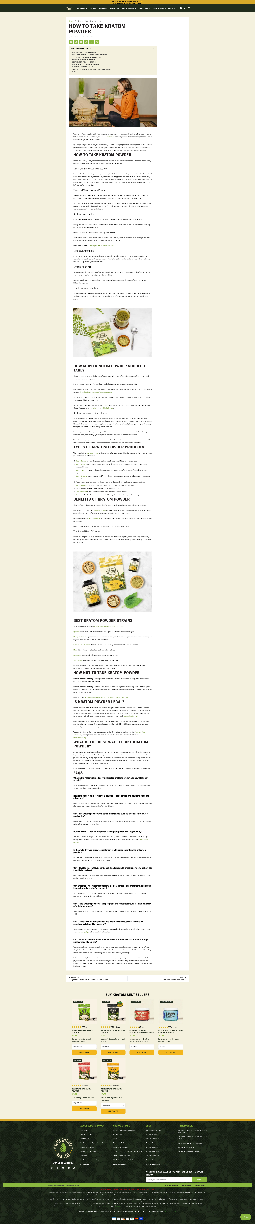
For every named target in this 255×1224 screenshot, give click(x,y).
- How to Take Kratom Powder (83, 52)
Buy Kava (93, 8)
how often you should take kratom (101, 408)
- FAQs (73, 71)
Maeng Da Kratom (79, 637)
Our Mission (85, 1130)
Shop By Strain (158, 8)
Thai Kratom (77, 660)
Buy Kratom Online (153, 1130)
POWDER (125, 3)
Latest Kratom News (88, 1151)
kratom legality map (131, 716)
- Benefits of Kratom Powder (83, 59)
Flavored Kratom (81, 492)
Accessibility (186, 1185)
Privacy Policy (200, 1185)
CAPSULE (117, 3)
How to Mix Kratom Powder (188, 1152)
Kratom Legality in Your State (93, 1143)
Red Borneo (77, 655)
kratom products (92, 453)
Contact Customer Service (124, 1130)
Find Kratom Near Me (121, 1156)
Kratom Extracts (81, 476)
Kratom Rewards (119, 1164)
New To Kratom (86, 1134)
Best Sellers (103, 8)
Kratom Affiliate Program (91, 1160)
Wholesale (84, 1156)
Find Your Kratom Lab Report (125, 1160)
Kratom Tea (79, 495)
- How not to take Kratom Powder (85, 64)
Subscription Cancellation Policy (127, 1151)
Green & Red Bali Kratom (82, 645)
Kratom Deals (114, 8)
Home (71, 21)
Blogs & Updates (87, 1147)
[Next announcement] (182, 2)
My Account (84, 1164)
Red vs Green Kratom (186, 1147)
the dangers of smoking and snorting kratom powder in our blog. (106, 697)
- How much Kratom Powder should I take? (89, 55)
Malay (75, 650)
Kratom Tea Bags (152, 1151)
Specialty (76, 632)
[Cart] (188, 8)
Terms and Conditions (171, 1185)
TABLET (134, 3)
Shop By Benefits (128, 8)
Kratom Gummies (82, 485)
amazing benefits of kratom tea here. (101, 246)
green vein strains (100, 510)
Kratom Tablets (81, 470)
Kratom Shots (151, 1160)
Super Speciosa (109, 137)
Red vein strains (94, 518)
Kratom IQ (84, 1139)
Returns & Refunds (120, 1147)
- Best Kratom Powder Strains (84, 62)
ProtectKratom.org (79, 738)
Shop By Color (144, 8)
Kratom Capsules (81, 464)
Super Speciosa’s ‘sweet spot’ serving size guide (96, 392)
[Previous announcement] (72, 2)
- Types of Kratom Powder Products (86, 57)
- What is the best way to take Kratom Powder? (91, 69)
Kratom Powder (81, 461)
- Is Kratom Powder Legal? (82, 67)
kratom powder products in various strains (109, 626)
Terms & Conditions (120, 1206)
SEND (199, 1179)
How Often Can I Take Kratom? (190, 1143)
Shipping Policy (120, 1143)
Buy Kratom (81, 8)
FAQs (115, 1139)
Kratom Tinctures (153, 1164)
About (170, 8)
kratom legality (83, 932)
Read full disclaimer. (171, 1211)
